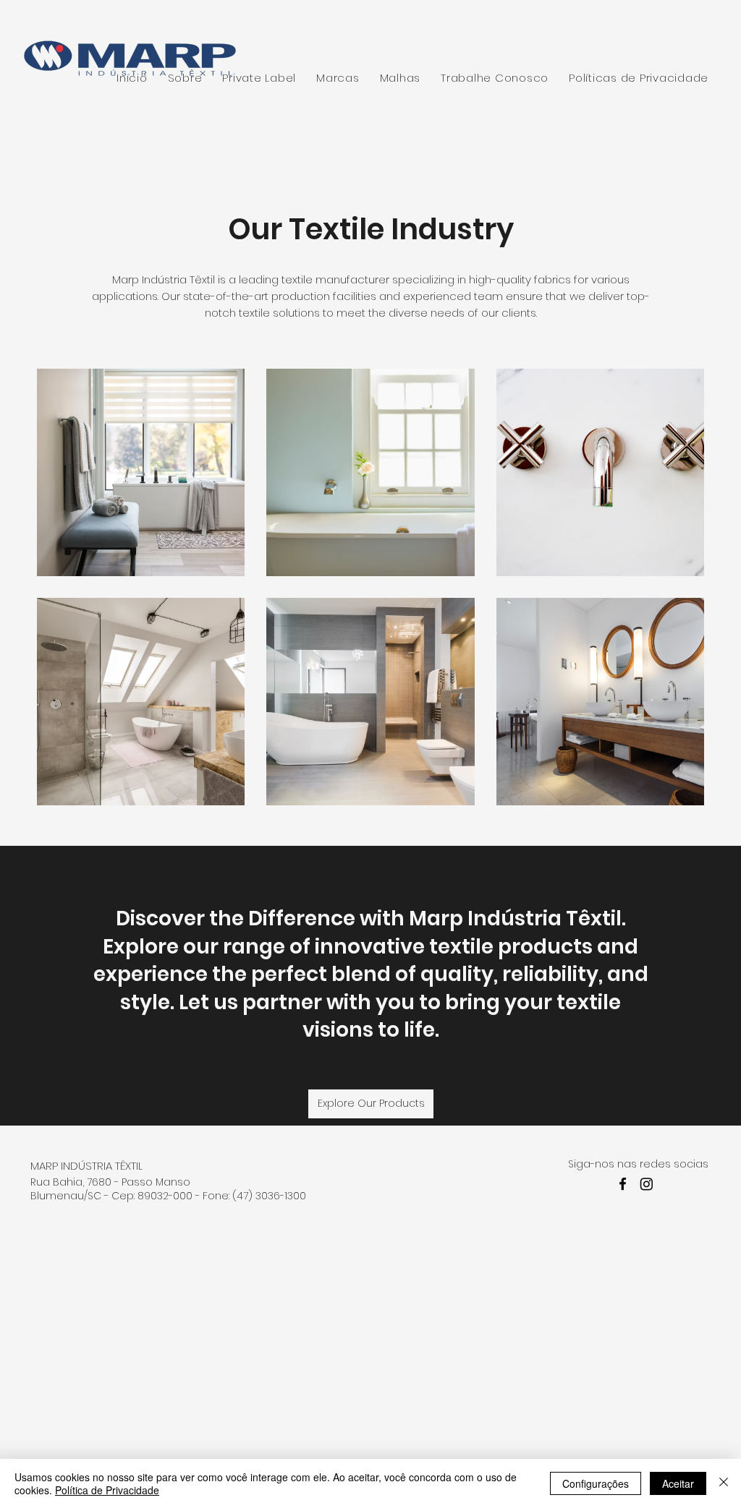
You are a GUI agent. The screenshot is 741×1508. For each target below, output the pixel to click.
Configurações (595, 1483)
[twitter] (646, 1183)
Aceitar (678, 1483)
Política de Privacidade (107, 1490)
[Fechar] (723, 1483)
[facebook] (622, 1183)
